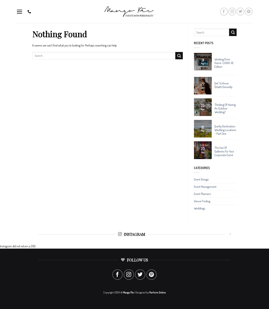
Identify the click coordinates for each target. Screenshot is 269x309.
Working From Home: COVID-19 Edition (223, 62)
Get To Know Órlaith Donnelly (223, 85)
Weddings (199, 208)
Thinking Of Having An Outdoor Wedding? (225, 108)
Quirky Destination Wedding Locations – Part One (225, 129)
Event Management (205, 187)
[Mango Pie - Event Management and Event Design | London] (134, 11)
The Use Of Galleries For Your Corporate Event (224, 151)
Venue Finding (202, 201)
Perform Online (157, 292)
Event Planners (202, 194)
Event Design (201, 179)
